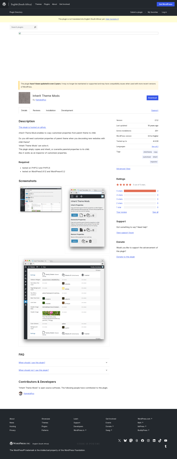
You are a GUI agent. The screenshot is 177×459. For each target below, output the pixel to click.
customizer (147, 157)
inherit (155, 157)
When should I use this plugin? (32, 363)
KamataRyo (41, 100)
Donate (110, 426)
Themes (45, 423)
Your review (121, 212)
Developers (78, 426)
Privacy (13, 430)
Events (108, 423)
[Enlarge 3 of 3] (106, 259)
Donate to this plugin (125, 257)
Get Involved (111, 419)
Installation (51, 110)
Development (67, 110)
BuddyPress (143, 430)
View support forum (125, 232)
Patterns (45, 430)
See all (155, 212)
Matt (140, 423)
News (12, 423)
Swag (109, 430)
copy (155, 152)
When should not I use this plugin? (34, 370)
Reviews (36, 110)
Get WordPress (165, 4)
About (12, 419)
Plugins (44, 426)
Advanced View (123, 168)
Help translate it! (112, 19)
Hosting (13, 426)
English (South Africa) (41, 444)
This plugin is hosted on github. (32, 127)
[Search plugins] (35, 27)
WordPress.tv (80, 430)
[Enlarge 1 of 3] (60, 188)
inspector (154, 162)
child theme (148, 152)
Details (24, 110)
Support (154, 110)
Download (152, 98)
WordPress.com (145, 419)
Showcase (46, 419)
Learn (76, 419)
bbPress (142, 426)
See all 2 (155, 146)
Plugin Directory (16, 12)
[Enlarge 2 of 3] (106, 188)
